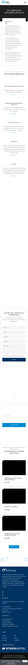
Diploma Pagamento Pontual (10, 626)
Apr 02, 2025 (7, 482)
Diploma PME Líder (7, 619)
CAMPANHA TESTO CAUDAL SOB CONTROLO (13, 479)
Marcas (16, 638)
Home (4, 635)
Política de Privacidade (17, 421)
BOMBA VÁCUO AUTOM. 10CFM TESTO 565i (12, 534)
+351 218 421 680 (6, 606)
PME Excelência (6, 621)
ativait (8, 657)
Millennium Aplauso (7, 622)
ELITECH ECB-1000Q (11, 506)
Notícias (4, 640)
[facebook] (2, 591)
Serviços (4, 638)
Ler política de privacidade (10, 663)
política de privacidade (17, 356)
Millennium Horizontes (8, 624)
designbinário (22, 657)
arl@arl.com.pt (6, 612)
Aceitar (25, 661)
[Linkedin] (2, 595)
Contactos (16, 640)
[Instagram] (2, 593)
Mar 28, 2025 (7, 509)
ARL (15, 635)
